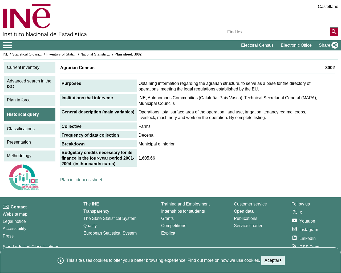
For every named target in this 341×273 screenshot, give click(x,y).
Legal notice (14, 221)
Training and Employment (185, 204)
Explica (168, 233)
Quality (90, 225)
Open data (244, 211)
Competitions (173, 225)
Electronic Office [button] (296, 45)
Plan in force (19, 100)
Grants (167, 218)
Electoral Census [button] (257, 45)
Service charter (248, 225)
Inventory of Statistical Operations (72, 54)
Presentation (19, 142)
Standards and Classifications (31, 246)
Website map (15, 214)
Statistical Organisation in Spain (37, 54)
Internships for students (183, 211)
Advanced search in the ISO (29, 84)
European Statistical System (110, 233)
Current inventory (23, 67)
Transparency (96, 211)
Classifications (21, 128)
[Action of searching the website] (334, 31)
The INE (91, 204)
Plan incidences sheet (81, 179)
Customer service (250, 204)
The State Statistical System (109, 218)
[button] (327, 45)
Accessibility (14, 228)
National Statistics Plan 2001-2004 (107, 54)
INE (6, 54)
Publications (245, 218)
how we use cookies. (240, 260)
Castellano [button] (328, 6)
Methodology (19, 155)
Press (8, 236)
